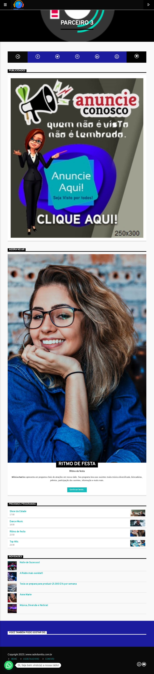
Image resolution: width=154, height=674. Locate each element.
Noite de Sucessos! (30, 562)
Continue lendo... (77, 490)
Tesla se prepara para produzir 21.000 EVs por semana (48, 584)
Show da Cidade (18, 511)
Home (14, 659)
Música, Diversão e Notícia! (34, 605)
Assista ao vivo (31, 659)
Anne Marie (25, 594)
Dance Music (16, 521)
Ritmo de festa (17, 531)
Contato (49, 659)
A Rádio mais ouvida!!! (31, 573)
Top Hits (14, 541)
